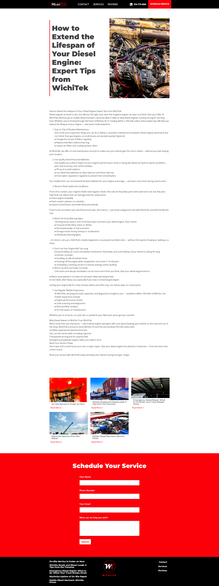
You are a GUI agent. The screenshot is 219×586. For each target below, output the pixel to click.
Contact (83, 4)
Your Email (85, 504)
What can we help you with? (93, 517)
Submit (85, 541)
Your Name (85, 477)
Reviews (113, 4)
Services (98, 4)
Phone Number (87, 490)
